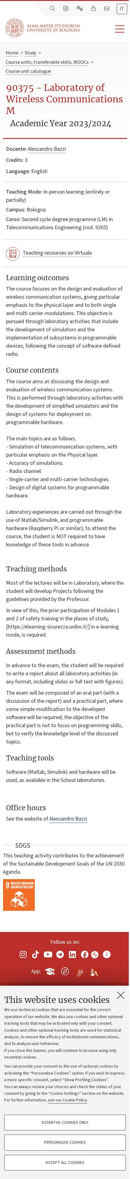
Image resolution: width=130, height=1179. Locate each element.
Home (12, 53)
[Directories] (66, 8)
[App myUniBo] (50, 970)
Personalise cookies (65, 1142)
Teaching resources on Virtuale (57, 253)
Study (30, 53)
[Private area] (94, 8)
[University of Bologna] (43, 28)
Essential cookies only (65, 1123)
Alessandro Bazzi (47, 149)
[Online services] (80, 8)
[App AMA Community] (94, 971)
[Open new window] (23, 954)
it (122, 8)
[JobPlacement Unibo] (80, 970)
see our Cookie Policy (67, 1100)
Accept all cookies (65, 1163)
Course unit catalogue (28, 71)
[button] (105, 29)
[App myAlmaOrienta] (65, 970)
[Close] (120, 995)
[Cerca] (53, 8)
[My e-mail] (107, 8)
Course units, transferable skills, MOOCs (47, 62)
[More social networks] (106, 954)
